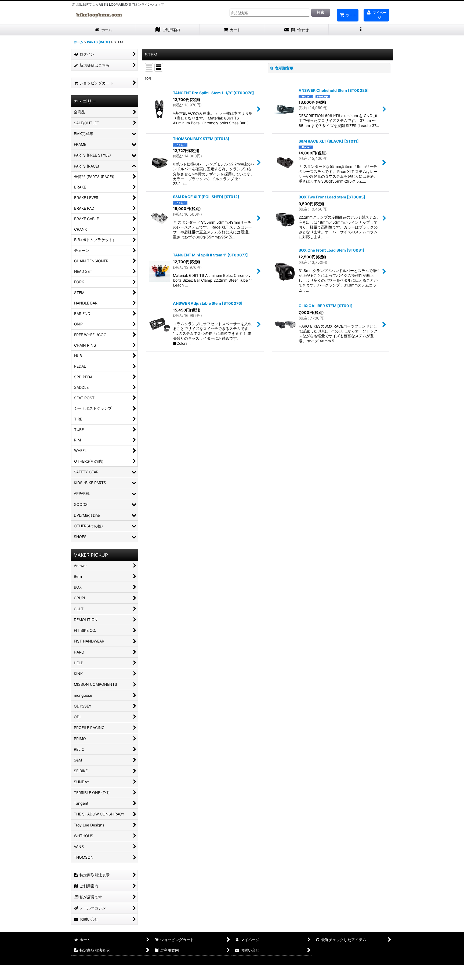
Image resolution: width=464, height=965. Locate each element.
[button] (361, 29)
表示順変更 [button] (284, 68)
